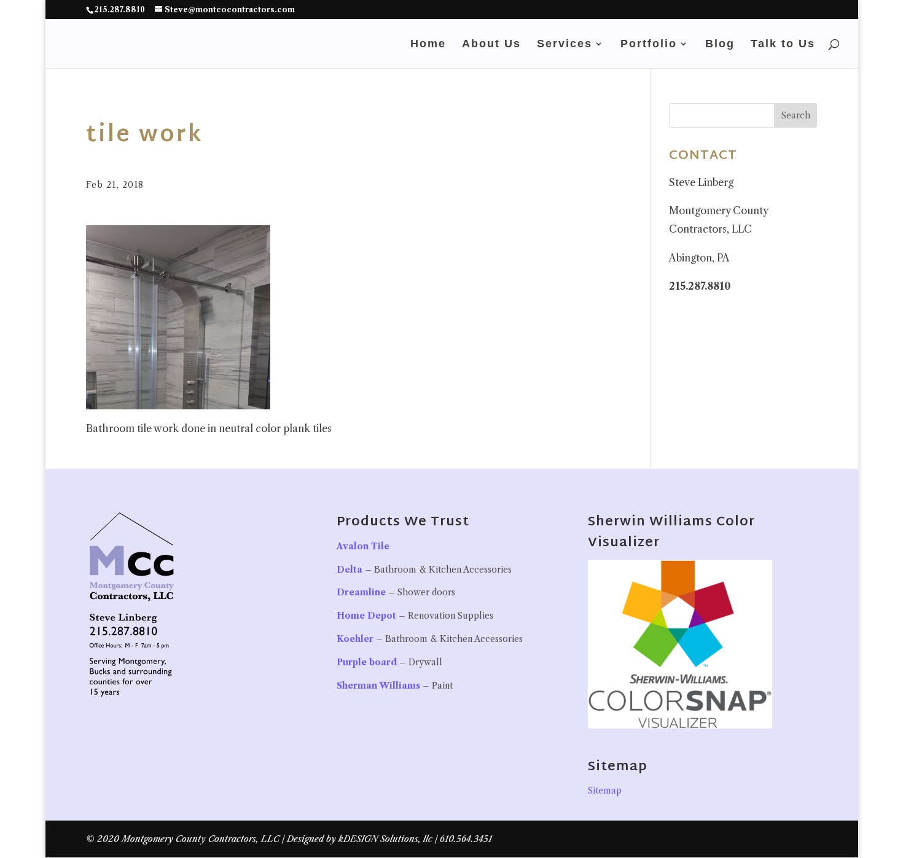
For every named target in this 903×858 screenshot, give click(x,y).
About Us (491, 44)
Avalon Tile (363, 546)
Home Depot (366, 615)
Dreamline (361, 592)
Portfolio (648, 44)
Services (564, 44)
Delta (349, 569)
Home (428, 44)
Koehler (355, 638)
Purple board (367, 662)
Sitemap (605, 790)
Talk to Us (783, 44)
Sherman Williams (378, 685)
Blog (720, 44)
